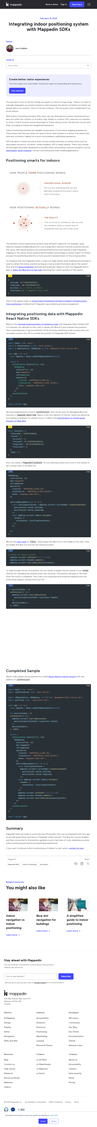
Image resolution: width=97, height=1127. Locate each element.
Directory (40, 1027)
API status (73, 1018)
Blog (6, 1060)
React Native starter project (62, 676)
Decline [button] (53, 1121)
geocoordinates (26, 267)
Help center (9, 1069)
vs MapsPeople (43, 1064)
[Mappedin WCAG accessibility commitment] (21, 1109)
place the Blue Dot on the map (27, 270)
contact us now (76, 848)
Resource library (12, 1078)
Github (72, 1041)
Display (7, 1027)
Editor (7, 1032)
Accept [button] (43, 1121)
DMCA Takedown (56, 1102)
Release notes (75, 1045)
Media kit (8, 1073)
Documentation (76, 1036)
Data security (75, 1073)
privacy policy (40, 983)
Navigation (9, 1036)
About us (73, 1060)
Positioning (41, 1032)
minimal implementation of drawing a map (38, 324)
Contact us (9, 1064)
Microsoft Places (44, 1045)
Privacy (68, 1102)
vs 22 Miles (41, 1060)
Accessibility (42, 1018)
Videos (7, 1087)
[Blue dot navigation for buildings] (48, 904)
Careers (72, 1069)
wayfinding (11, 150)
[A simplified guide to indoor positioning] (79, 904)
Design (7, 1022)
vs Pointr (40, 1073)
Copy (88, 276)
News (71, 1078)
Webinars (8, 1082)
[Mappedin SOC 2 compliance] (6, 1109)
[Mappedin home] (14, 5)
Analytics (40, 1022)
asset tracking (24, 150)
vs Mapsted (41, 1069)
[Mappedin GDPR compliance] (13, 1109)
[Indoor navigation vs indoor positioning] (18, 904)
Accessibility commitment (35, 1102)
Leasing (40, 1041)
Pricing (72, 1082)
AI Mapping (9, 1018)
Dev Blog (73, 1027)
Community (74, 1022)
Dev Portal (74, 1032)
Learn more (54, 1115)
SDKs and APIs (11, 1041)
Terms (76, 1102)
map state (22, 542)
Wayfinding (41, 1036)
